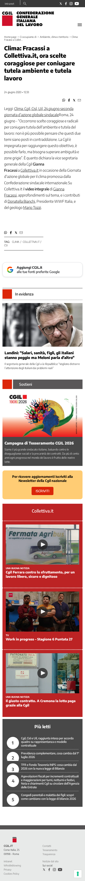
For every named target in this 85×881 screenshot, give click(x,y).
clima (15, 241)
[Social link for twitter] (60, 3)
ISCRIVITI (42, 491)
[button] (63, 100)
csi (6, 245)
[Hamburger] (80, 24)
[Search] (24, 4)
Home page (10, 36)
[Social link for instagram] (71, 3)
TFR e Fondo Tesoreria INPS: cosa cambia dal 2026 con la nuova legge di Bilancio (49, 766)
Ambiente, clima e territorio (54, 36)
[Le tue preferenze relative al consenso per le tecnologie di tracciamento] (78, 874)
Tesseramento (49, 850)
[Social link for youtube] (77, 3)
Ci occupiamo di (28, 36)
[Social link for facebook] (65, 3)
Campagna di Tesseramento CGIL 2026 (39, 443)
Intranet (9, 3)
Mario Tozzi (32, 207)
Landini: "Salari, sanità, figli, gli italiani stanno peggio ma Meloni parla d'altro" (39, 355)
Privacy (7, 869)
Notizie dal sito (50, 861)
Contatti (46, 845)
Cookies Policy (11, 873)
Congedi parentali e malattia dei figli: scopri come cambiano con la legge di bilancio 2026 (48, 796)
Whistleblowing (12, 865)
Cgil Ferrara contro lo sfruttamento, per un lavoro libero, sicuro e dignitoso (40, 574)
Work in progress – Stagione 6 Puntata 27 (39, 639)
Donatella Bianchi (21, 201)
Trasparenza (48, 854)
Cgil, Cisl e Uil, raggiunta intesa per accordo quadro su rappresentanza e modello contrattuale (47, 741)
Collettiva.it (31, 241)
